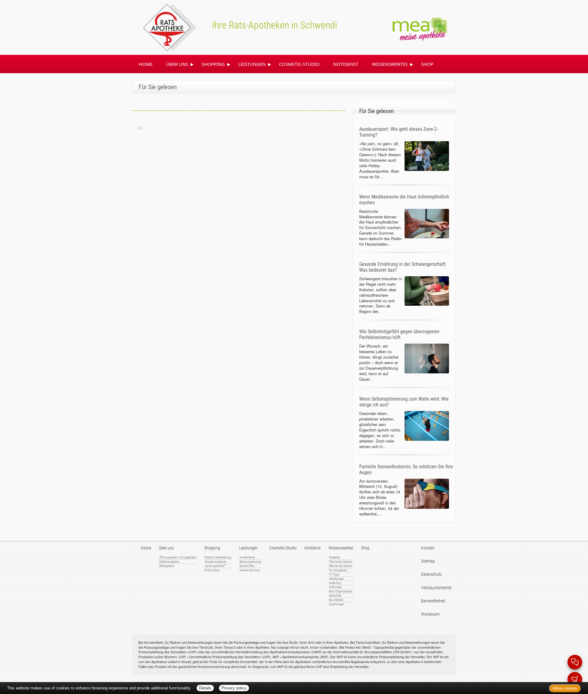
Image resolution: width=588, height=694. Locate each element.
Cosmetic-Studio (299, 64)
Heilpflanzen (336, 578)
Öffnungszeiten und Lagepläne (177, 557)
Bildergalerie (166, 566)
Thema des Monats (340, 561)
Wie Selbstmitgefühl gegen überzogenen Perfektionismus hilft (399, 334)
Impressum (430, 614)
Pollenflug (335, 583)
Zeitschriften (247, 566)
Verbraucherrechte (436, 587)
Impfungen (335, 587)
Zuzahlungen (337, 604)
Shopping (213, 64)
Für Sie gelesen (338, 570)
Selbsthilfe (335, 595)
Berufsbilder (336, 600)
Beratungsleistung (250, 561)
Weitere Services (249, 570)
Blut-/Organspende (340, 591)
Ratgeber (334, 557)
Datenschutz (431, 574)
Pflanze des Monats (340, 566)
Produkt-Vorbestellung (218, 557)
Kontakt (427, 548)
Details (205, 688)
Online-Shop (212, 570)
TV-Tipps (334, 574)
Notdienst (345, 64)
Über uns (177, 64)
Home (146, 64)
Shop (427, 64)
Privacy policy (234, 688)
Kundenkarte (247, 557)
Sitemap (428, 561)
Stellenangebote (169, 561)
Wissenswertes (390, 64)
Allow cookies (565, 688)
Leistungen (252, 64)
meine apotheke (215, 566)
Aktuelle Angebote (215, 561)
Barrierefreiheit (433, 601)
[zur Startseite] (163, 26)
